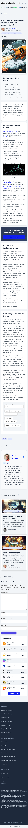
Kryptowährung (8, 404)
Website (3, 625)
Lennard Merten (11, 529)
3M (19, 411)
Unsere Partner (5, 753)
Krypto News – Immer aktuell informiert (12, 33)
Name (3, 612)
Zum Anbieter (14, 237)
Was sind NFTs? (6, 725)
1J (15, 411)
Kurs (10, 438)
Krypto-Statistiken (7, 729)
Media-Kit (4, 764)
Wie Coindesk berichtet (10, 131)
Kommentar (5, 592)
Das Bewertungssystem (8, 756)
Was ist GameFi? (6, 732)
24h (15, 414)
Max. (7, 411)
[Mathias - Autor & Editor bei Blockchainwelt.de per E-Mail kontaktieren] (4, 463)
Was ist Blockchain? (7, 710)
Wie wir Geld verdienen (8, 749)
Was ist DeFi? (5, 717)
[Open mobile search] (22, 3)
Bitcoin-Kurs (7, 182)
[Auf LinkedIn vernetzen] (8, 463)
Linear (7, 425)
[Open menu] (25, 3)
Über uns (4, 742)
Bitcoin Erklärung (6, 714)
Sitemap (3, 783)
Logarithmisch (15, 425)
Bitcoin (5, 137)
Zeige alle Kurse (14, 693)
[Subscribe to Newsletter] (19, 3)
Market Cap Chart (10, 421)
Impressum (4, 773)
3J (11, 411)
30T (7, 414)
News (5, 13)
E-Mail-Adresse (6, 619)
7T (11, 414)
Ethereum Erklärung (7, 721)
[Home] (1, 13)
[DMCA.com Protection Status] (14, 816)
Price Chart (9, 418)
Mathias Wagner (15, 457)
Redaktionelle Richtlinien (8, 760)
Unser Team (4, 745)
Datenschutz (5, 777)
